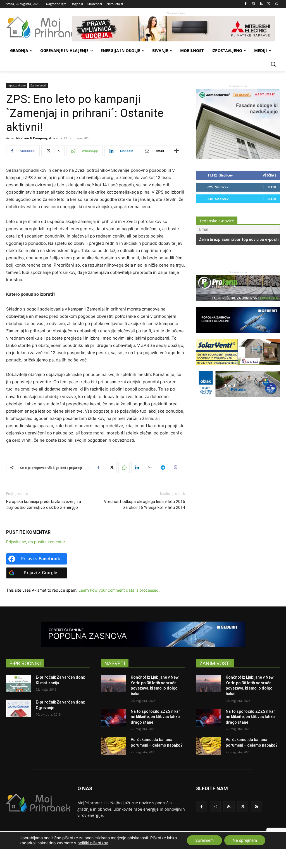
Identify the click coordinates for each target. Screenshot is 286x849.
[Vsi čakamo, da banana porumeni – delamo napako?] (113, 746)
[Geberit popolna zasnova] (238, 335)
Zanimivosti (38, 85)
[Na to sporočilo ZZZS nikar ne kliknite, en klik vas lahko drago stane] (113, 717)
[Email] (149, 467)
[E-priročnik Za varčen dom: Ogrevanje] (18, 708)
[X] (269, 4)
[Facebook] (245, 4)
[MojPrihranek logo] (39, 27)
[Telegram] (162, 467)
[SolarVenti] (238, 367)
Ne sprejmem (245, 840)
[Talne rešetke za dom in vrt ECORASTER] (238, 304)
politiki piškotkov (92, 842)
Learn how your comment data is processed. (119, 590)
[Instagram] (253, 4)
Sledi (272, 187)
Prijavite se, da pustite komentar (35, 541)
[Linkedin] (136, 467)
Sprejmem (204, 840)
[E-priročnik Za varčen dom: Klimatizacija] (18, 683)
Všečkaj (269, 175)
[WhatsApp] (124, 467)
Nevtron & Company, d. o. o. (37, 138)
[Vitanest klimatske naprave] (176, 28)
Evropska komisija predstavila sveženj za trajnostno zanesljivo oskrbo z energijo (43, 504)
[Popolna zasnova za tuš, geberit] (143, 634)
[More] (176, 150)
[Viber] (175, 467)
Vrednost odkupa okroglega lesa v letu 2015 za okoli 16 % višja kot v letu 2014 (144, 504)
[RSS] (261, 4)
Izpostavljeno (17, 85)
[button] (273, 64)
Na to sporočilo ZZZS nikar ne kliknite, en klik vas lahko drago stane (155, 717)
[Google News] (276, 4)
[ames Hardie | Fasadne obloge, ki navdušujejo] (238, 157)
